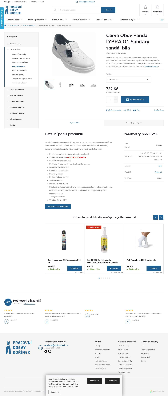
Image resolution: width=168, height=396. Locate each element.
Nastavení (55, 392)
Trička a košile (123, 350)
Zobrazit (154, 268)
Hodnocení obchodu (20, 2)
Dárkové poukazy (16, 119)
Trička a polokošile (17, 89)
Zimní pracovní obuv (19, 83)
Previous (155, 217)
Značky (12, 125)
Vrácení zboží (145, 357)
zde (76, 386)
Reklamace (144, 353)
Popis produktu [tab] (74, 123)
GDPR (143, 346)
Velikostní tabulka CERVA (58, 206)
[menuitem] (14, 19)
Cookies (143, 361)
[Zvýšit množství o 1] (116, 98)
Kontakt (33, 2)
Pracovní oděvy (15, 44)
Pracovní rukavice (16, 95)
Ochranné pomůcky (17, 101)
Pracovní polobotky (19, 54)
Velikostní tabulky (101, 361)
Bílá (160, 166)
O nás (42, 2)
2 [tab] (101, 278)
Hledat (108, 10)
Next (161, 217)
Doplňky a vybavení (17, 113)
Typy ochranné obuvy (102, 365)
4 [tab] (105, 278)
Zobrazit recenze (29, 304)
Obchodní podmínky (148, 350)
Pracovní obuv (15, 50)
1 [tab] (99, 278)
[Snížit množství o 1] (116, 101)
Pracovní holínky (18, 75)
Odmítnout (94, 381)
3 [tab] (103, 278)
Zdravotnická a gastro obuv (22, 79)
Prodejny (7, 2)
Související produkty (132, 123)
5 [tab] (107, 278)
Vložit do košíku (137, 99)
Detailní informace (151, 66)
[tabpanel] (64, 249)
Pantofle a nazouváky (19, 70)
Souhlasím (112, 381)
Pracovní (158, 172)
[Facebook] (45, 352)
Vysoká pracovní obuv (20, 62)
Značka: (159, 110)
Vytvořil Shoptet (158, 391)
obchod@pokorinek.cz (56, 345)
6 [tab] (109, 278)
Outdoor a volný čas (17, 107)
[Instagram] (49, 352)
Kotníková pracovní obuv (21, 58)
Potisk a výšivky (100, 369)
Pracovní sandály (18, 66)
